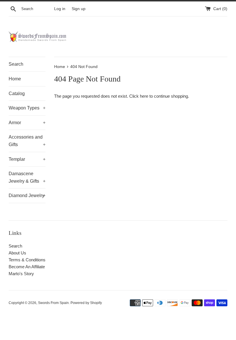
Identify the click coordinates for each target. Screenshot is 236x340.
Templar (27, 159)
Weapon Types (27, 107)
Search (16, 64)
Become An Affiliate (27, 266)
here (144, 96)
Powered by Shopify (86, 303)
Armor (27, 122)
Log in (59, 9)
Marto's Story (21, 273)
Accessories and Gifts (27, 141)
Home (15, 78)
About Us (17, 252)
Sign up (78, 9)
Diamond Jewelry (27, 195)
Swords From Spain (53, 303)
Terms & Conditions (27, 259)
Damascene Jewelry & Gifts (27, 177)
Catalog (17, 93)
